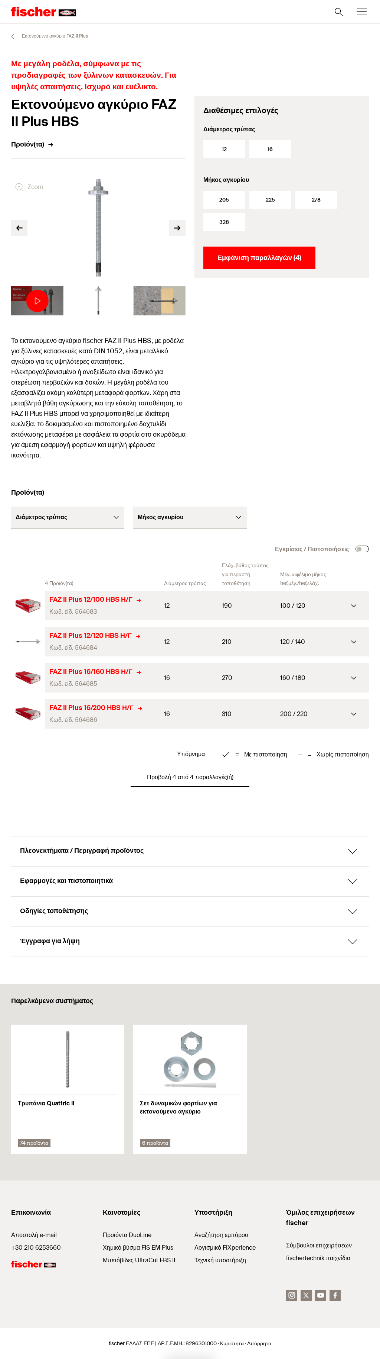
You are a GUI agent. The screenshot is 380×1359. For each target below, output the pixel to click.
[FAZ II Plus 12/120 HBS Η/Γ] (28, 641)
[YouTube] (320, 1295)
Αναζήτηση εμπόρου (221, 1235)
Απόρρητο (259, 1343)
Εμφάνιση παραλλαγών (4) (259, 257)
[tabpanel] (37, 300)
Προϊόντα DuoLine (127, 1235)
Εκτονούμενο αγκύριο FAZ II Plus (54, 36)
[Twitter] (306, 1295)
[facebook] (335, 1295)
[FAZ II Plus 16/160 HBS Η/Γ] (28, 677)
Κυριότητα (232, 1343)
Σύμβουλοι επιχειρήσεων (319, 1245)
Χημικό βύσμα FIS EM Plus (138, 1248)
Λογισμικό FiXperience (225, 1248)
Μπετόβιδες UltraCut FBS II (139, 1260)
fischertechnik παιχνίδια (318, 1258)
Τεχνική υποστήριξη (220, 1260)
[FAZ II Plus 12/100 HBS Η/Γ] (28, 605)
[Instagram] (291, 1295)
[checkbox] (362, 549)
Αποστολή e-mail (34, 1235)
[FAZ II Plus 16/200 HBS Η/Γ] (28, 713)
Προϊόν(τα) (27, 144)
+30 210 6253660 (36, 1248)
